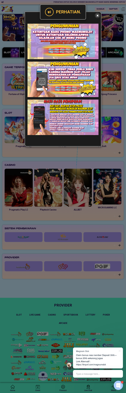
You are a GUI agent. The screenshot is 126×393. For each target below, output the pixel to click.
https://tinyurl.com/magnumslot (91, 364)
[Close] (97, 15)
